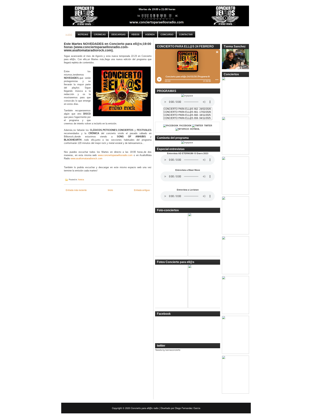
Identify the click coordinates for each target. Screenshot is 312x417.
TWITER (208, 125)
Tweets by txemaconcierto (167, 349)
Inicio (69, 34)
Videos (135, 34)
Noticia (81, 179)
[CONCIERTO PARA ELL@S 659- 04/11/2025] (187, 118)
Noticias (83, 34)
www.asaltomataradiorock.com (86, 158)
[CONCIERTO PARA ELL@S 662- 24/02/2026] (187, 109)
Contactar (186, 34)
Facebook (185, 125)
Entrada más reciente (76, 189)
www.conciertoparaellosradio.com (115, 155)
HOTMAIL (195, 129)
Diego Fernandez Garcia (187, 408)
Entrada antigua (142, 189)
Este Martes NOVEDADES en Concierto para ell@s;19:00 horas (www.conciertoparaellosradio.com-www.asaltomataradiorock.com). (107, 47)
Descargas (118, 34)
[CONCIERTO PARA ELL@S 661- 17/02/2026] (187, 112)
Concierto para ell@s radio (145, 408)
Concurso (167, 34)
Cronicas (100, 34)
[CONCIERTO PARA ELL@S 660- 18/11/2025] (187, 115)
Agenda (150, 34)
